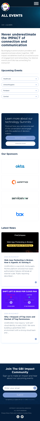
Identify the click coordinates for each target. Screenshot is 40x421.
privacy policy (31, 399)
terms (24, 399)
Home (2, 24)
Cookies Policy (27, 413)
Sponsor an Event (20, 138)
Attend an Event (20, 143)
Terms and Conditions (16, 413)
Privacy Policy (5, 413)
